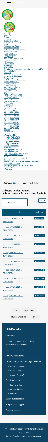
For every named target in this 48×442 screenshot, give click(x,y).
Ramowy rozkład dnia (13, 76)
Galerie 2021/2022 (11, 117)
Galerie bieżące (10, 108)
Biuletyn (11, 134)
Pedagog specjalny (11, 97)
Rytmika (7, 92)
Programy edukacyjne (13, 96)
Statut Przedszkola (11, 146)
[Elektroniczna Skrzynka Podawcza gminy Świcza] (13, 138)
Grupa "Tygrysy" (10, 85)
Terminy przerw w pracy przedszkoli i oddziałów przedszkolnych (23, 70)
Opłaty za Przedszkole (13, 94)
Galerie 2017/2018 (11, 124)
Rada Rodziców (10, 55)
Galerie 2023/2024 (11, 113)
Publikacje (8, 106)
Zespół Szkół (9, 168)
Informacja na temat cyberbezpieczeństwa (21, 162)
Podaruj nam (9, 61)
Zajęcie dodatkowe (12, 87)
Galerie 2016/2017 (11, 126)
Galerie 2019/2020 (11, 121)
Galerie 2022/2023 (11, 115)
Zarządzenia (9, 160)
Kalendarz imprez (11, 52)
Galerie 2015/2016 (11, 128)
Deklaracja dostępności (13, 154)
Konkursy (8, 156)
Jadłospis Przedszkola (15, 350)
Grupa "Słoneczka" (11, 81)
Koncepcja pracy (12, 41)
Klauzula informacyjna (13, 149)
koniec (35, 316)
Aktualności (11, 100)
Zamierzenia (14, 79)
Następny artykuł (18, 316)
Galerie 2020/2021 (11, 119)
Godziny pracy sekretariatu (15, 49)
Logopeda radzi (10, 90)
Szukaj (44, 5)
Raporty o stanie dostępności (16, 158)
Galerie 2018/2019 (11, 122)
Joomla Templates (13, 436)
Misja (12, 45)
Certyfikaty (14, 57)
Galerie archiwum (11, 110)
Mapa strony (24, 432)
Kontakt (9, 130)
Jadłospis (12, 73)
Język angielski (10, 88)
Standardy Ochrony (18, 164)
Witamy (7, 34)
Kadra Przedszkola (11, 47)
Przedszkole (9, 65)
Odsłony (39, 212)
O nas (8, 38)
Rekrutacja (8, 67)
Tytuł (17, 212)
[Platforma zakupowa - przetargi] (13, 142)
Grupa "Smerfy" (10, 83)
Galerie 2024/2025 (11, 112)
